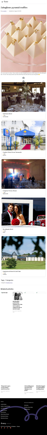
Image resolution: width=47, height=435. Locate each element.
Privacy (18, 426)
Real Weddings (27, 409)
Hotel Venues (3, 412)
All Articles (26, 405)
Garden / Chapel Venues (5, 406)
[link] (1, 428)
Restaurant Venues (4, 416)
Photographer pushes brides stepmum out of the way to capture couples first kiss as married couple (17, 305)
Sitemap (14, 426)
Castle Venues (3, 404)
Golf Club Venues (4, 408)
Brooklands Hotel (8, 229)
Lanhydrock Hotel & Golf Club (12, 271)
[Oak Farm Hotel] (23, 97)
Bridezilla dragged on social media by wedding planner (40, 387)
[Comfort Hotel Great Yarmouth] (23, 135)
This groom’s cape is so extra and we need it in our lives (5, 387)
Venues (2, 401)
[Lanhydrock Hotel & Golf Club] (23, 252)
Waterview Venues (4, 418)
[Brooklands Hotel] (23, 212)
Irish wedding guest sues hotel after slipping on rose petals (29, 388)
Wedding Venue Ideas (28, 407)
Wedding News (9, 282)
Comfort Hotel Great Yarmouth (12, 152)
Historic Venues (4, 410)
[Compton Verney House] (23, 174)
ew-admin (4, 11)
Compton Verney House (10, 190)
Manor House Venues (5, 414)
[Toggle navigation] (2, 2)
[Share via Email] (23, 81)
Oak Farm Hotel (7, 113)
